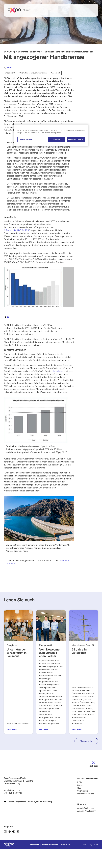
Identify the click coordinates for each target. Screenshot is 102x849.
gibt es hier (57, 371)
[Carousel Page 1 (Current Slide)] (5, 317)
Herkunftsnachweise (85, 794)
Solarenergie (82, 791)
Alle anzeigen (86, 741)
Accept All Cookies (75, 139)
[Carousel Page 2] (8, 317)
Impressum (34, 844)
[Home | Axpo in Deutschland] (15, 10)
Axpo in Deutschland (85, 808)
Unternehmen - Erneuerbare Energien (33, 73)
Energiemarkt (10, 73)
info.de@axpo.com (12, 790)
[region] (51, 136)
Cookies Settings (26, 139)
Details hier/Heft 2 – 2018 (17, 230)
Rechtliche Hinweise (50, 844)
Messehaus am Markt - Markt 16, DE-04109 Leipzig (30, 802)
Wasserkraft (55, 73)
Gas (79, 788)
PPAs (79, 782)
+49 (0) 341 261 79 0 (13, 793)
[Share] (5, 68)
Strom (79, 785)
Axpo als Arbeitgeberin (86, 811)
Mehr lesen (11, 729)
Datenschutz (66, 844)
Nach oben (93, 766)
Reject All (56, 139)
